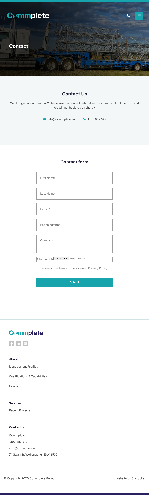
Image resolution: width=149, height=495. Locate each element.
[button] (139, 16)
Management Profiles (23, 366)
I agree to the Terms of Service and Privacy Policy (73, 268)
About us (15, 359)
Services (15, 403)
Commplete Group (42, 478)
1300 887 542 (97, 119)
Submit (74, 282)
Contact (14, 386)
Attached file (44, 259)
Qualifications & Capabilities (28, 376)
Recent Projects (19, 410)
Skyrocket (138, 478)
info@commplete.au (61, 119)
